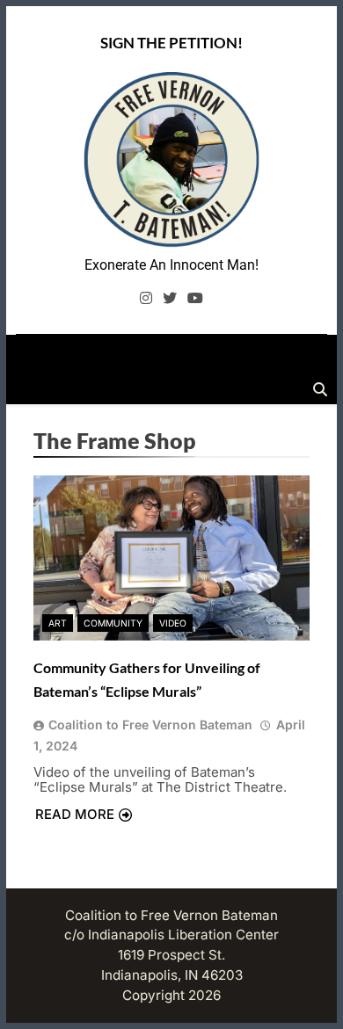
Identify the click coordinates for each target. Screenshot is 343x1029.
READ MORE (74, 814)
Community (113, 623)
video (172, 623)
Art (57, 623)
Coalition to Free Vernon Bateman (150, 724)
